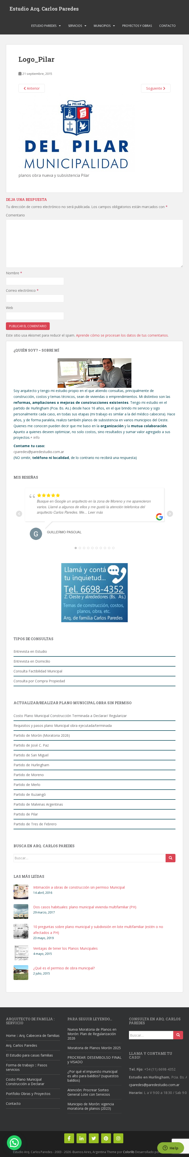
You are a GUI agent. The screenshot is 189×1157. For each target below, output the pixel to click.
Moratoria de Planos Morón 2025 (94, 1047)
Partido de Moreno (29, 774)
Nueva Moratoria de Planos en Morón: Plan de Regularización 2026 (91, 1034)
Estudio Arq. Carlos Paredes (44, 8)
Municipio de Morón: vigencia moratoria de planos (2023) (90, 1106)
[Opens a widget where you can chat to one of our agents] (170, 1148)
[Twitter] (94, 1138)
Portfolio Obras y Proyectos (28, 1093)
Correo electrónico (22, 290)
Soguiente (154, 88)
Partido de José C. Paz (31, 745)
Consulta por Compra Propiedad (39, 681)
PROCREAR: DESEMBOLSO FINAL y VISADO (94, 1059)
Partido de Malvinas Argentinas (38, 804)
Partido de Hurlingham (31, 765)
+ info (35, 437)
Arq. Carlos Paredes (21, 1045)
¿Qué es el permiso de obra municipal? (64, 968)
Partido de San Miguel (31, 755)
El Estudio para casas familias (29, 1055)
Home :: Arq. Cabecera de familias (33, 1035)
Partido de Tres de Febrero (35, 824)
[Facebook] (69, 1138)
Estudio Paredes (43, 26)
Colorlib (128, 1152)
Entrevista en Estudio (30, 651)
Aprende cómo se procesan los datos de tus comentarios (122, 335)
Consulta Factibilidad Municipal (38, 671)
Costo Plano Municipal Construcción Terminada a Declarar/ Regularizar (70, 715)
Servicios (75, 26)
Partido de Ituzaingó (30, 794)
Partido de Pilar (26, 814)
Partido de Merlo (27, 784)
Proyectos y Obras (137, 26)
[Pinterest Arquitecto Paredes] (106, 1138)
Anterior (33, 88)
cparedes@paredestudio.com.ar (39, 451)
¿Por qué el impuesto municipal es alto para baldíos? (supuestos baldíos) (93, 1076)
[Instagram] (118, 1138)
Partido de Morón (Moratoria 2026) (42, 735)
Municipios (102, 26)
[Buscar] (170, 858)
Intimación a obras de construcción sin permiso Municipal (79, 887)
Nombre (14, 273)
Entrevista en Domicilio (32, 661)
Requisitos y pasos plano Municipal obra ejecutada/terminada (63, 725)
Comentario (15, 215)
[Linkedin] (81, 1138)
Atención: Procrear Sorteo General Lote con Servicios (88, 1092)
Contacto (167, 26)
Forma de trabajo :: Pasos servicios (26, 1067)
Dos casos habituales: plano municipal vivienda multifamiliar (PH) (84, 907)
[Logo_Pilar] (76, 132)
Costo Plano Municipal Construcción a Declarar (25, 1081)
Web (9, 307)
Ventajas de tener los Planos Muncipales (65, 948)
